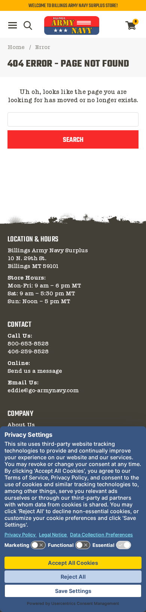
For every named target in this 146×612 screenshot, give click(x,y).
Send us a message (34, 371)
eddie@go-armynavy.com (43, 390)
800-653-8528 (28, 344)
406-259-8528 (28, 351)
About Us (21, 425)
